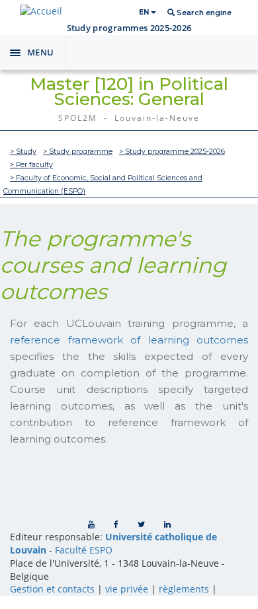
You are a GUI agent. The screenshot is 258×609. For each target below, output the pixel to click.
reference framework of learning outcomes (129, 340)
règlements (184, 589)
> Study (23, 151)
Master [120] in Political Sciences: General (129, 91)
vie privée (126, 589)
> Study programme (77, 151)
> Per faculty (31, 165)
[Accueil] (41, 11)
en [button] (145, 12)
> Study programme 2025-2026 (172, 151)
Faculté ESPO (83, 550)
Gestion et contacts (52, 589)
